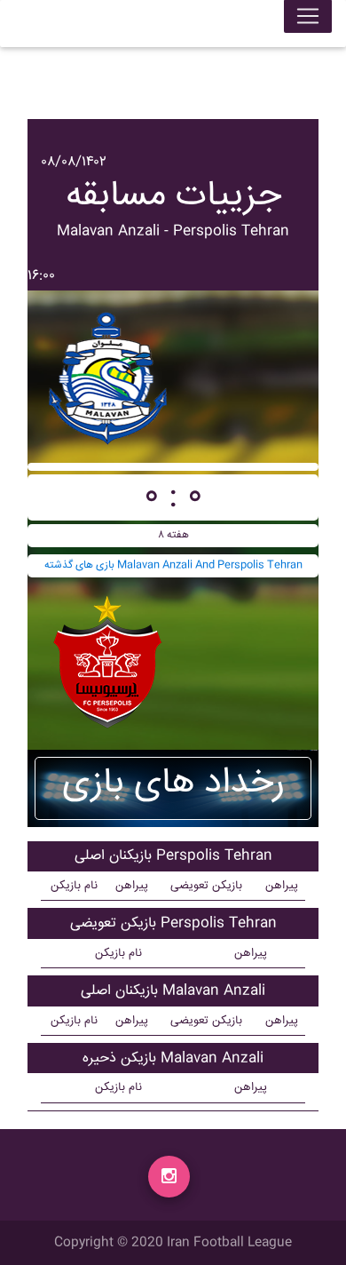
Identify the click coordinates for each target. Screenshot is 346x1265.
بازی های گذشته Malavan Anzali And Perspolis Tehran (173, 565)
